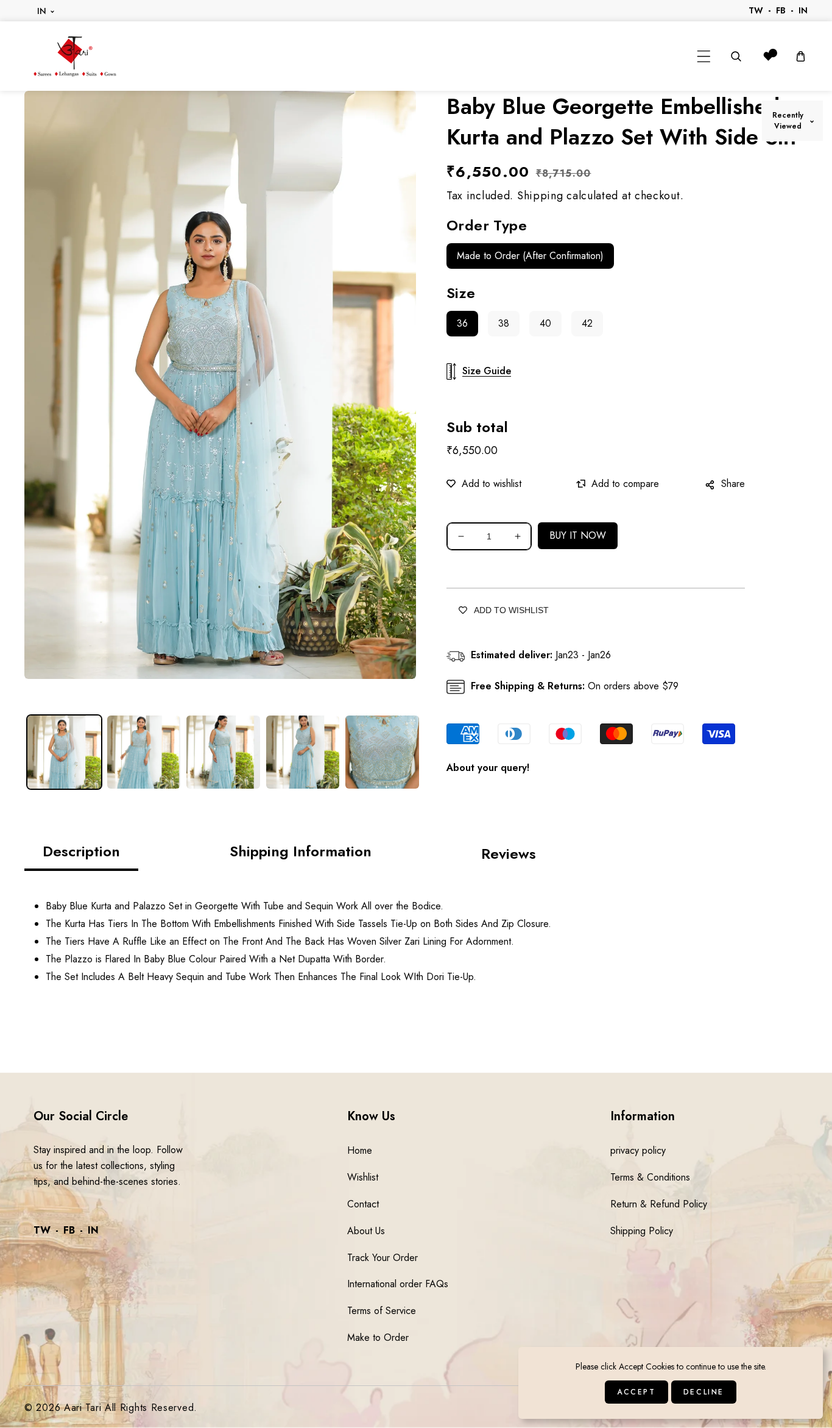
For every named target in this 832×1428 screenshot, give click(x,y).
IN (42, 11)
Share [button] (733, 484)
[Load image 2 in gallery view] (144, 752)
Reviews (508, 853)
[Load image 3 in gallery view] (223, 752)
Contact (363, 1204)
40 (545, 323)
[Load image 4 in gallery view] (303, 752)
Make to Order (378, 1337)
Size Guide (486, 371)
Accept (636, 1392)
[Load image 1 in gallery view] (64, 752)
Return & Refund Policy (658, 1204)
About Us (366, 1231)
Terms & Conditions (650, 1177)
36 (462, 323)
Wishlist (362, 1177)
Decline (703, 1392)
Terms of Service (381, 1311)
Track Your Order (382, 1258)
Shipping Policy (641, 1231)
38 (503, 323)
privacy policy (638, 1150)
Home (359, 1150)
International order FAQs (397, 1284)
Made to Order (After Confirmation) (530, 256)
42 (587, 323)
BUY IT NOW (577, 535)
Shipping (540, 196)
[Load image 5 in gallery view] (382, 752)
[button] (704, 56)
